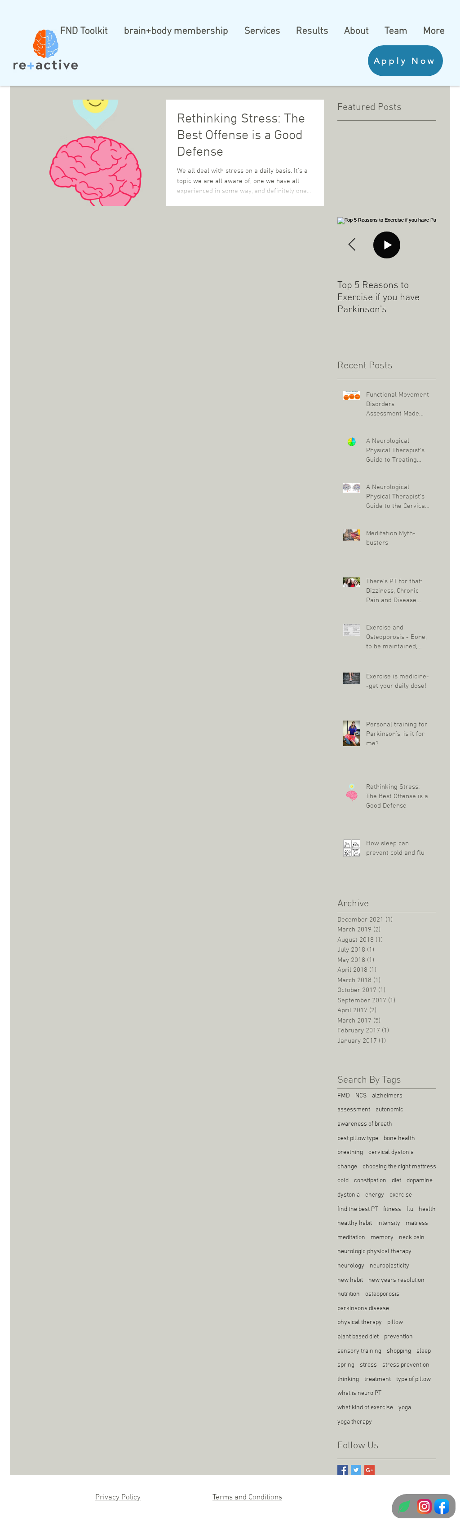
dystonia (348, 1195)
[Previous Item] (352, 245)
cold (343, 1180)
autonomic (389, 1110)
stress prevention (405, 1365)
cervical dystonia (391, 1152)
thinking (348, 1379)
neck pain (412, 1237)
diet (396, 1180)
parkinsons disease (363, 1308)
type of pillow (413, 1379)
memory (382, 1237)
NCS (361, 1096)
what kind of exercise (365, 1408)
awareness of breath (364, 1124)
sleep (423, 1351)
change (347, 1167)
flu (410, 1209)
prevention (398, 1337)
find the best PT (357, 1209)
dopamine (420, 1180)
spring (345, 1365)
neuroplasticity (389, 1266)
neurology (350, 1266)
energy (374, 1195)
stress (368, 1365)
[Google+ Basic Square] (369, 1470)
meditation (351, 1237)
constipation (370, 1180)
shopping (399, 1351)
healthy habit (354, 1223)
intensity (388, 1223)
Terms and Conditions (247, 1497)
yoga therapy (354, 1422)
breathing (350, 1152)
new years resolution (396, 1280)
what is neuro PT (359, 1393)
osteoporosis (382, 1294)
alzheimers (387, 1096)
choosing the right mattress (399, 1167)
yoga (404, 1408)
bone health (399, 1138)
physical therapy (359, 1322)
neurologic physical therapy (374, 1251)
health (427, 1209)
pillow (395, 1322)
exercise (400, 1195)
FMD (343, 1096)
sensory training (359, 1351)
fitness (392, 1209)
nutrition (348, 1294)
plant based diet (358, 1337)
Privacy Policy (118, 1497)
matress (417, 1223)
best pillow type (357, 1138)
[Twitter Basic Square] (356, 1470)
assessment (353, 1110)
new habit (350, 1280)
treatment (377, 1379)
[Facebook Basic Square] (342, 1470)
